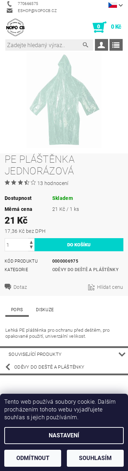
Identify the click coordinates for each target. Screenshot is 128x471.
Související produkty (35, 354)
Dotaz (20, 287)
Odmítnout (32, 458)
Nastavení (64, 435)
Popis (17, 309)
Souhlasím (95, 458)
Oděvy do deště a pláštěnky (85, 269)
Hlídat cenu (110, 287)
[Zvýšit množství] (31, 241)
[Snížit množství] (31, 248)
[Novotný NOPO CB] (15, 27)
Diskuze (45, 309)
